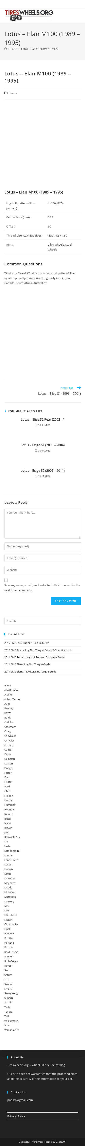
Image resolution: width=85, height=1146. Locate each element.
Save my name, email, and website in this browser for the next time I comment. (42, 587)
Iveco (7, 823)
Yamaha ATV (11, 1030)
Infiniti (8, 814)
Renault (8, 956)
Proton (8, 947)
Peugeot (9, 933)
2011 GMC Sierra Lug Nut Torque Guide (27, 664)
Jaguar (8, 827)
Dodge (8, 768)
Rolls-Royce (11, 961)
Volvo (7, 1025)
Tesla (7, 1007)
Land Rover (11, 860)
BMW (7, 713)
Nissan (8, 919)
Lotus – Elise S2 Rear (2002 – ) (42, 419)
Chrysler (9, 740)
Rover (7, 965)
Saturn (8, 975)
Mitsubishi (10, 915)
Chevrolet (10, 736)
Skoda (8, 984)
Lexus (7, 864)
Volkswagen (11, 1021)
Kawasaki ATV (12, 837)
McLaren (9, 892)
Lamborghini (11, 850)
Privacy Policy (16, 1116)
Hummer (9, 805)
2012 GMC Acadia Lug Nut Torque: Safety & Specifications (37, 650)
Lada (7, 846)
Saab (7, 970)
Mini (6, 910)
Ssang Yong (11, 993)
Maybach (9, 883)
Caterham (10, 727)
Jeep (6, 832)
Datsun (8, 763)
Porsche (9, 942)
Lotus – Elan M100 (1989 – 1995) (39, 49)
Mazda (8, 887)
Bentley (8, 708)
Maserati (9, 878)
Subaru (8, 998)
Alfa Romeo (11, 690)
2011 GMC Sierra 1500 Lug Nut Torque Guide (30, 671)
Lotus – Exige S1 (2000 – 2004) (43, 445)
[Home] (5, 49)
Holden (8, 795)
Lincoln (8, 869)
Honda (8, 800)
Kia (6, 841)
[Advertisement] (42, 145)
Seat (6, 979)
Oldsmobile (11, 924)
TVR (6, 1016)
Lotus (13, 93)
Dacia (7, 754)
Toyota (8, 1011)
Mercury (9, 901)
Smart (7, 988)
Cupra (7, 749)
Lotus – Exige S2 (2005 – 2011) (43, 470)
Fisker (7, 782)
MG (6, 906)
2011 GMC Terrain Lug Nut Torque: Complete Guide (34, 657)
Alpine (8, 694)
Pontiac (8, 938)
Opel (7, 929)
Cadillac (8, 722)
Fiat (6, 777)
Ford (7, 786)
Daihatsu (9, 759)
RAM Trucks (11, 952)
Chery (7, 731)
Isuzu (7, 818)
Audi (7, 704)
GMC (7, 791)
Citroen (8, 745)
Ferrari (8, 772)
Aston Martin (12, 699)
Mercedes (10, 896)
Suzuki (8, 1002)
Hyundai (9, 809)
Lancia (8, 855)
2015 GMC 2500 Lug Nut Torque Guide (26, 643)
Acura (7, 685)
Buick (7, 717)
